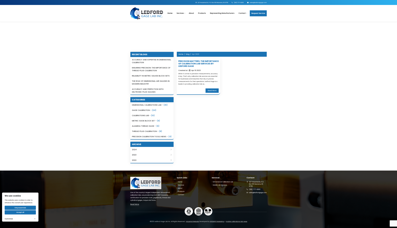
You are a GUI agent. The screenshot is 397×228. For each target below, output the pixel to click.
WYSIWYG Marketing (217, 221)
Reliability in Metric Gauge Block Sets (151, 75)
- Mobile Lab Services (219, 185)
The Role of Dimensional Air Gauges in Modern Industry (151, 82)
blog (187, 54)
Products (202, 13)
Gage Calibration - (144, 110)
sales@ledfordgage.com (258, 193)
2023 (134, 155)
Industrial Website (192, 221)
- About (179, 188)
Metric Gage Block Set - (146, 120)
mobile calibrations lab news (236, 221)
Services (180, 13)
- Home (179, 182)
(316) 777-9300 (254, 189)
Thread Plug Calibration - (147, 131)
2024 (134, 149)
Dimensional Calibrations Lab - (150, 105)
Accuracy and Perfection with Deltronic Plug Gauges (147, 90)
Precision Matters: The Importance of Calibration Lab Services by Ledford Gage (198, 64)
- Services (180, 185)
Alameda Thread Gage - (145, 126)
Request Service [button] (258, 13)
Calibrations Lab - (143, 115)
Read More (212, 90)
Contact (242, 13)
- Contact (180, 195)
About (191, 13)
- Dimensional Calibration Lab (222, 182)
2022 (134, 160)
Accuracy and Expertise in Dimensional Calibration (151, 61)
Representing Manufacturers (222, 13)
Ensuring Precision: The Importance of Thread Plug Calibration (151, 69)
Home (169, 13)
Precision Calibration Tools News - (152, 136)
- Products (180, 191)
